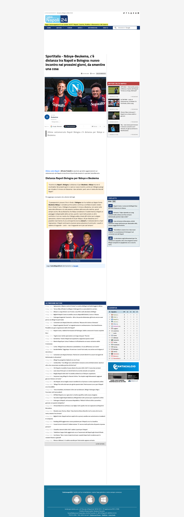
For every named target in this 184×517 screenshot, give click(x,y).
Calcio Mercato (101, 73)
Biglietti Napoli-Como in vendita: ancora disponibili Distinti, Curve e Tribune (76, 314)
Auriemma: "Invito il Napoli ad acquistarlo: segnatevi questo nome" (74, 339)
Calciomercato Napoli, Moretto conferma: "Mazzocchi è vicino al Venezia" (76, 322)
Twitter (124, 13)
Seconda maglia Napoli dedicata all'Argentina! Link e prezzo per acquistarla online (79, 398)
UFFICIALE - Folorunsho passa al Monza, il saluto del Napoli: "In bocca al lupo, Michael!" (129, 89)
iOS (136, 13)
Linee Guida (112, 515)
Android (133, 13)
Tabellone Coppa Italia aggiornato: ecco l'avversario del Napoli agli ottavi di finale (78, 432)
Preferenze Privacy (95, 515)
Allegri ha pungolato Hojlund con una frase (67, 360)
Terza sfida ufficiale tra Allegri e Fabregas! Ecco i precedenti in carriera (75, 309)
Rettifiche (104, 515)
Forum (69, 28)
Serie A (80, 28)
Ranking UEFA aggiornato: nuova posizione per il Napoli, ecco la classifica (76, 421)
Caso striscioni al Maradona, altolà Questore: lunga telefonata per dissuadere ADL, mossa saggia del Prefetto (123, 223)
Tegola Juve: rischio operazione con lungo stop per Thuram (71, 336)
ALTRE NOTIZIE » (100, 444)
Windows (138, 13)
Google (57, 126)
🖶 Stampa (94, 126)
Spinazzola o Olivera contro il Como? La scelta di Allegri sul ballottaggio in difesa (78, 306)
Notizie (59, 28)
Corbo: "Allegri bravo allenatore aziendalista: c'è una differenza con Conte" (76, 347)
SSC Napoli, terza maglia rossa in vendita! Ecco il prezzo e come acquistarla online (78, 382)
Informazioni (92, 28)
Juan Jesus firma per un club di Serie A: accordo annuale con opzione (74, 371)
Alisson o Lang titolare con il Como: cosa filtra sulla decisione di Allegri (75, 312)
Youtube (131, 13)
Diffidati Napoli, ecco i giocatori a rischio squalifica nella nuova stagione (75, 395)
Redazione (54, 117)
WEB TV (105, 28)
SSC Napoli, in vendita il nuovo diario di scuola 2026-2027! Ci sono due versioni (77, 368)
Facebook (126, 13)
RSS (129, 13)
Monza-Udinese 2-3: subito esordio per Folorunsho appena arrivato (74, 440)
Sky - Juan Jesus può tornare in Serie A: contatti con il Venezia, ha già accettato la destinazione (129, 127)
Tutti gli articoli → (55, 122)
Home (49, 28)
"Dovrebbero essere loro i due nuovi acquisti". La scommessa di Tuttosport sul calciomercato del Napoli (121, 232)
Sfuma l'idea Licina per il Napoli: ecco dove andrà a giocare (128, 114)
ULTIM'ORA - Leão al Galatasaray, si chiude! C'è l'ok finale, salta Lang (128, 101)
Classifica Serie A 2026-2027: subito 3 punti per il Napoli (70, 429)
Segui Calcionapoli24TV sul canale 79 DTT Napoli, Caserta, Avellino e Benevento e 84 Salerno (76, 24)
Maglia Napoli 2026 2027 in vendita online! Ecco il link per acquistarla (74, 373)
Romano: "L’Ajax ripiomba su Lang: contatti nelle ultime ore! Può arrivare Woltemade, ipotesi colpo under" (121, 215)
